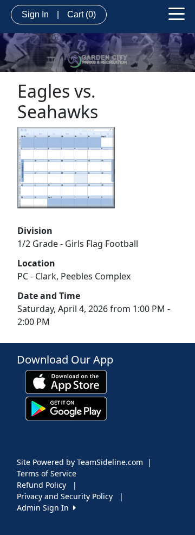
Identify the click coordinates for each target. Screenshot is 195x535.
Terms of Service (46, 473)
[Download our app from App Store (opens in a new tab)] (66, 381)
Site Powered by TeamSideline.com (80, 462)
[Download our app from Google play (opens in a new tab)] (66, 408)
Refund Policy (41, 485)
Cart (81, 14)
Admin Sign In (45, 507)
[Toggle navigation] (176, 13)
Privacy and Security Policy (65, 496)
